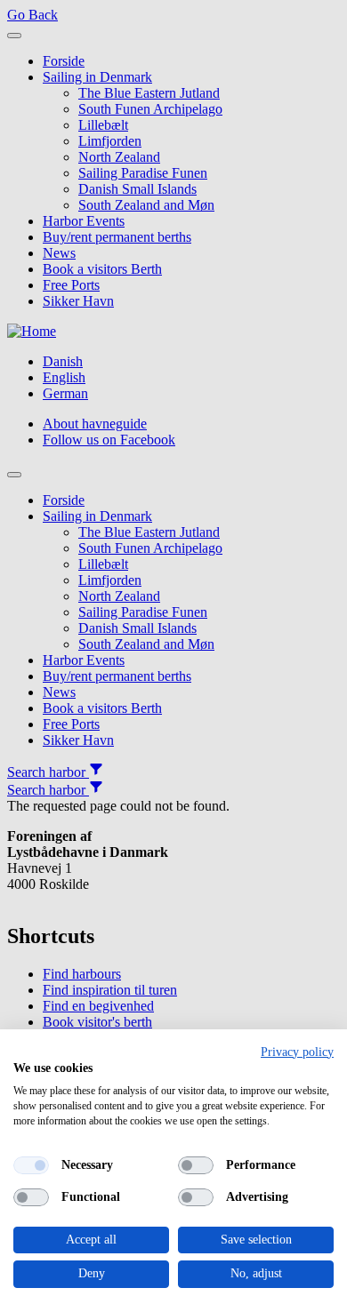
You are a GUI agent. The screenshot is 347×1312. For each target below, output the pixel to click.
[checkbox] (31, 1165)
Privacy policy (297, 1052)
